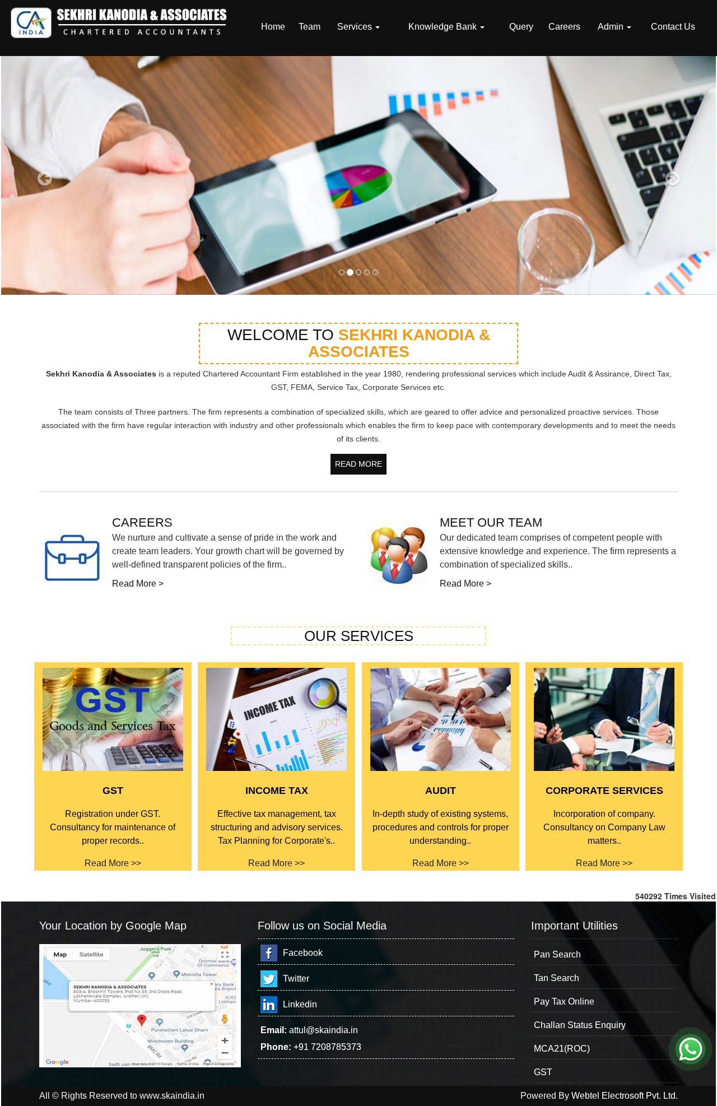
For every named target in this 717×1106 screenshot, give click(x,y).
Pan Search (557, 954)
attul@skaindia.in (323, 1030)
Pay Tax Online (564, 1001)
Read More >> (113, 863)
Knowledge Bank (443, 26)
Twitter (296, 978)
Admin (612, 26)
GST (543, 1072)
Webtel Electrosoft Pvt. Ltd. (624, 1095)
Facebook (303, 953)
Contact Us (673, 26)
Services (355, 26)
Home (273, 26)
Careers (564, 26)
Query (521, 26)
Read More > (138, 583)
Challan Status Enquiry (580, 1025)
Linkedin (300, 1004)
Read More (358, 463)
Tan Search (556, 978)
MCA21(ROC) (562, 1048)
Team (309, 26)
